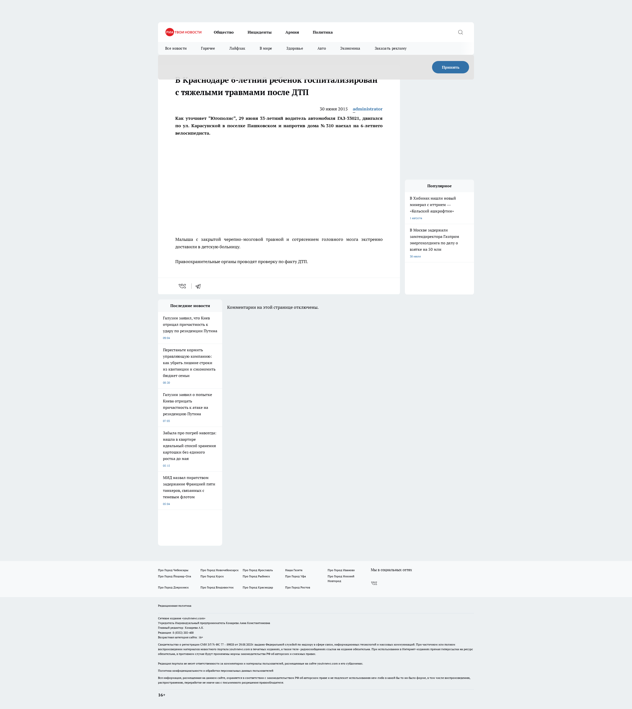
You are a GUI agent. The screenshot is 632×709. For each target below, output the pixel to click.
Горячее (208, 48)
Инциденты (260, 32)
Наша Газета (293, 570)
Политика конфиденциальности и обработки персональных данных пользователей (215, 670)
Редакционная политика (174, 605)
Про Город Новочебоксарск (219, 570)
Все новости (176, 48)
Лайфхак (237, 48)
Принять (450, 67)
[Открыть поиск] (460, 32)
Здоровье (294, 48)
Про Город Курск (212, 576)
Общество (224, 32)
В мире (266, 48)
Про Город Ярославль (258, 570)
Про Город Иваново (341, 570)
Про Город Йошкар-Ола (174, 576)
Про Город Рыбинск (256, 576)
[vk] (182, 286)
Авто (321, 48)
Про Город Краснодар (258, 587)
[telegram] (200, 286)
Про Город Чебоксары (173, 570)
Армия (292, 32)
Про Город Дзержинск (173, 587)
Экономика (350, 48)
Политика (323, 32)
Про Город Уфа (295, 576)
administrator (368, 109)
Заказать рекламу (391, 48)
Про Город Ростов (297, 587)
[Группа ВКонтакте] (374, 583)
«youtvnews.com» (193, 618)
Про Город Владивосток (217, 587)
